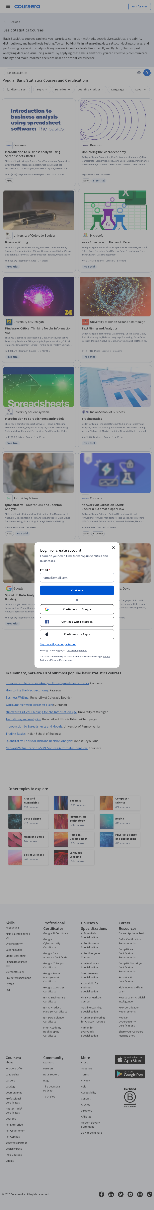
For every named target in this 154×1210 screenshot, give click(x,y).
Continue (77, 591)
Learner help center (77, 650)
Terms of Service (59, 660)
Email (45, 570)
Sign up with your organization (58, 644)
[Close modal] (113, 547)
